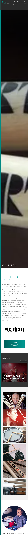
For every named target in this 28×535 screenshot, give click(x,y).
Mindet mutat (23, 361)
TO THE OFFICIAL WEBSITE (14, 344)
